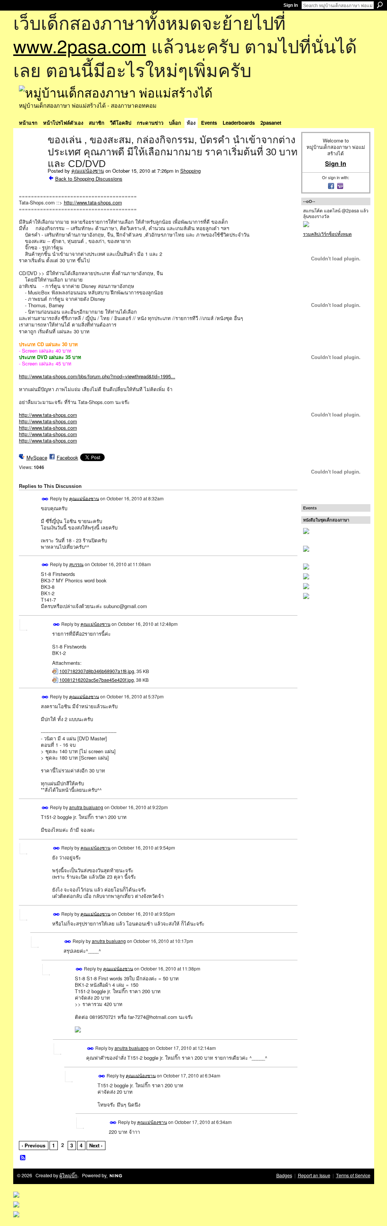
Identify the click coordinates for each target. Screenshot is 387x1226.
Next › (95, 1145)
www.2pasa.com (79, 46)
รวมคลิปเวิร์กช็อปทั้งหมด (327, 234)
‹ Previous (33, 1145)
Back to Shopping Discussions (88, 178)
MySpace (36, 457)
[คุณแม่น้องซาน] (31, 156)
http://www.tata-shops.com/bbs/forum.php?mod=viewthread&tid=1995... (97, 376)
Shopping (190, 170)
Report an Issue (314, 1175)
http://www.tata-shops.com (93, 202)
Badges (284, 1175)
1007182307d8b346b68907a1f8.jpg (96, 671)
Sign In (290, 5)
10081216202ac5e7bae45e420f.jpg (96, 679)
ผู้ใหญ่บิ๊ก (68, 1175)
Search (380, 5)
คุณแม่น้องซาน (87, 170)
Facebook (67, 457)
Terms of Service (353, 1175)
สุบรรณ (76, 564)
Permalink (45, 499)
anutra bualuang (86, 807)
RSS (23, 1158)
